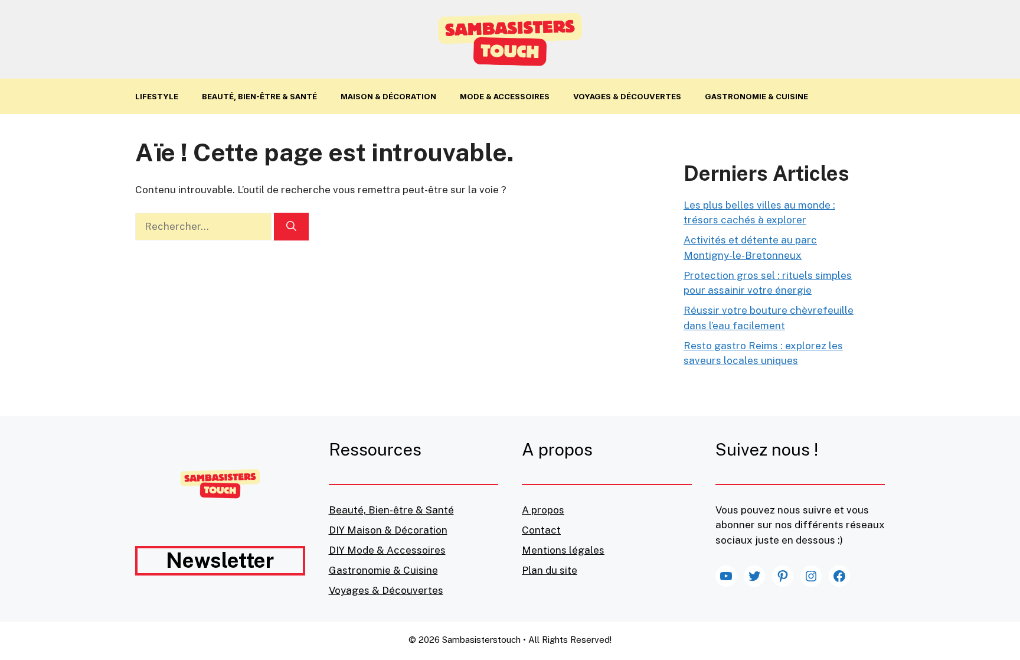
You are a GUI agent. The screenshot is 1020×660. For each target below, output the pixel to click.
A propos (543, 510)
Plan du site (549, 570)
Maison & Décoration (388, 96)
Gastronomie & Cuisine (756, 96)
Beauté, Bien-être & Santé (259, 96)
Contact (541, 530)
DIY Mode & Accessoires (387, 550)
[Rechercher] (291, 227)
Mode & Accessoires (505, 96)
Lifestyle (156, 96)
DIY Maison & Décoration (388, 530)
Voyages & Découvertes (627, 96)
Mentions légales (563, 550)
